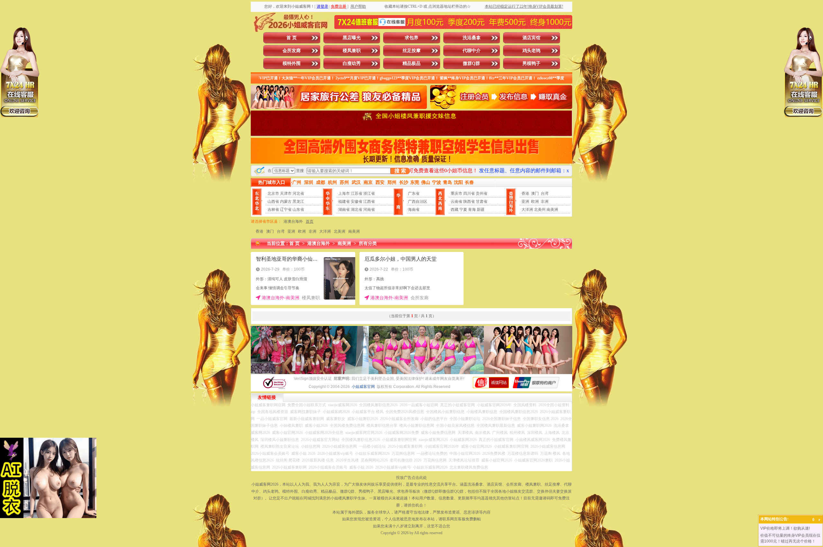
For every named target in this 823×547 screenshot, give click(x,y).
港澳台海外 (293, 221)
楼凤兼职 (352, 50)
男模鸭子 (531, 63)
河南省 (369, 209)
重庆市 (456, 193)
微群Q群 (471, 63)
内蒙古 (286, 201)
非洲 (544, 201)
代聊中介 (472, 50)
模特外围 (292, 63)
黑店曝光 (352, 37)
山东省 (298, 209)
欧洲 (535, 201)
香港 (525, 193)
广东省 (414, 193)
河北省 (298, 193)
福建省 (344, 201)
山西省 (273, 201)
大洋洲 (527, 209)
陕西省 (469, 201)
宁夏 (463, 209)
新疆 (480, 209)
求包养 (411, 37)
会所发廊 (292, 50)
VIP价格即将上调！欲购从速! (785, 528)
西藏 (454, 209)
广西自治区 (417, 201)
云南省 (456, 201)
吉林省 (273, 209)
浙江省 (369, 193)
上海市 (344, 193)
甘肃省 (481, 201)
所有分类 (368, 243)
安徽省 (356, 201)
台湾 (544, 193)
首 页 (291, 37)
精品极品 (411, 63)
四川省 (469, 193)
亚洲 (525, 201)
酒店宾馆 (531, 37)
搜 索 (400, 171)
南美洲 (552, 209)
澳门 (535, 193)
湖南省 (344, 209)
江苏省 (356, 193)
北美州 (540, 209)
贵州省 (481, 193)
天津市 (286, 193)
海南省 (414, 209)
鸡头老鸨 (531, 50)
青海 (472, 209)
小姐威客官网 (363, 386)
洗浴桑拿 (472, 37)
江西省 (369, 201)
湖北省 (356, 209)
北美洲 (339, 231)
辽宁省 (286, 209)
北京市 (273, 193)
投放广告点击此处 (411, 477)
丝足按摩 (411, 50)
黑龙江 (298, 201)
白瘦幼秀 (352, 63)
